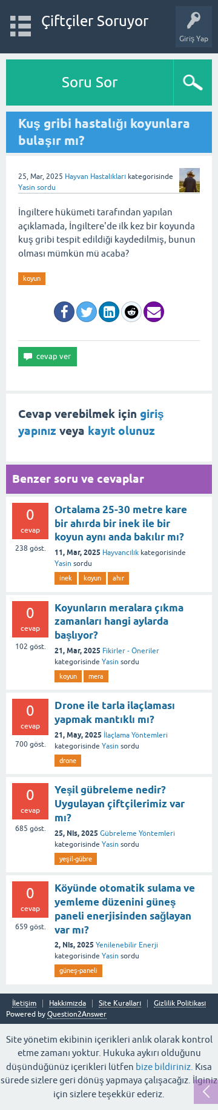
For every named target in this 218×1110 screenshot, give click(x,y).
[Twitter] (86, 311)
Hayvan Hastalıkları (95, 176)
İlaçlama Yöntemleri (136, 735)
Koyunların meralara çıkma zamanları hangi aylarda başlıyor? (118, 622)
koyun (32, 278)
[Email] (154, 311)
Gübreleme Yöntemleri (137, 833)
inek (65, 578)
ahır (118, 578)
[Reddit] (131, 311)
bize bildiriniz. (164, 1066)
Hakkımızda (67, 1003)
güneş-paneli (78, 970)
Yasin (62, 563)
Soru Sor (89, 82)
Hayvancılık (120, 552)
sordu (46, 187)
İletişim (24, 1003)
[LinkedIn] (109, 311)
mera (96, 676)
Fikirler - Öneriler (130, 651)
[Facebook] (64, 311)
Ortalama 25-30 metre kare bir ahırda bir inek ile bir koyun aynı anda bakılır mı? (120, 523)
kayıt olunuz (121, 431)
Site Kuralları (120, 1003)
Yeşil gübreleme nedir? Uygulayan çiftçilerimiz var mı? (119, 804)
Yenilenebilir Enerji (127, 945)
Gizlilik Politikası (180, 1003)
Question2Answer (77, 1014)
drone (67, 760)
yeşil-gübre (75, 859)
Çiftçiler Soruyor (94, 21)
